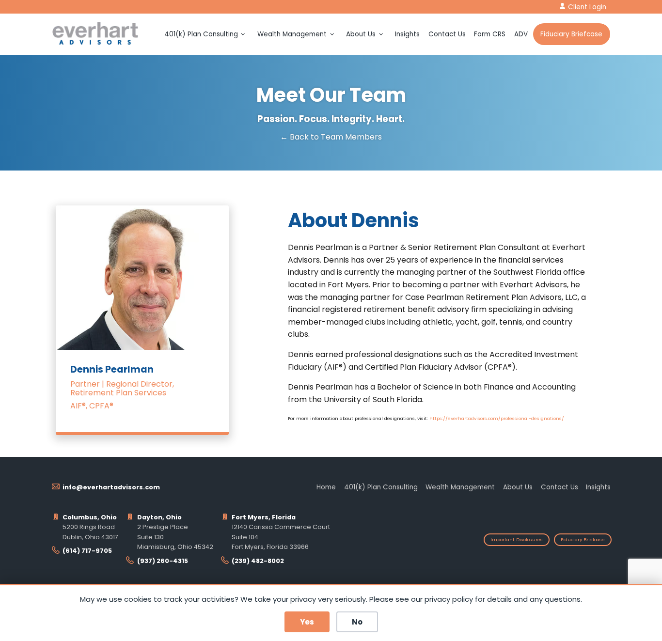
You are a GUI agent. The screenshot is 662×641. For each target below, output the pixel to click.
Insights (407, 34)
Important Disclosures (516, 539)
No (357, 622)
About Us (361, 34)
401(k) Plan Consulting (201, 34)
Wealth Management (292, 34)
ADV (521, 34)
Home (326, 487)
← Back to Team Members (331, 137)
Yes (307, 622)
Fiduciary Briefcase (571, 34)
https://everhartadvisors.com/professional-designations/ (496, 418)
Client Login (587, 7)
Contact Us (447, 34)
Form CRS (489, 34)
